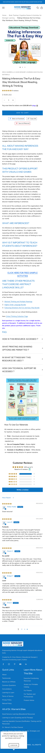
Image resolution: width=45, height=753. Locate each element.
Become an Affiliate (8, 682)
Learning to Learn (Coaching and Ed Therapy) (17, 718)
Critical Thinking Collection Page (17, 316)
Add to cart (22, 113)
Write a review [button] (23, 490)
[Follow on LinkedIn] (26, 664)
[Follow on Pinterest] (15, 664)
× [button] (26, 730)
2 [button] (21, 629)
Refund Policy (7, 703)
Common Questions (9, 685)
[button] (7, 91)
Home (4, 15)
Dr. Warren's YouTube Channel (12, 727)
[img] (7, 504)
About (4, 675)
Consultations (7, 689)
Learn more (13, 745)
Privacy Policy (6, 700)
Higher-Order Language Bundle (15, 305)
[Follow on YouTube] (20, 664)
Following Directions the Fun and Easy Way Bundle (21, 308)
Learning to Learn (8, 693)
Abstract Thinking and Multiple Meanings (18, 301)
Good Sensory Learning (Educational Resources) (18, 714)
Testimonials (6, 678)
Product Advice (29, 700)
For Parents (28, 690)
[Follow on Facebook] (3, 664)
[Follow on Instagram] (9, 664)
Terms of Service (7, 696)
